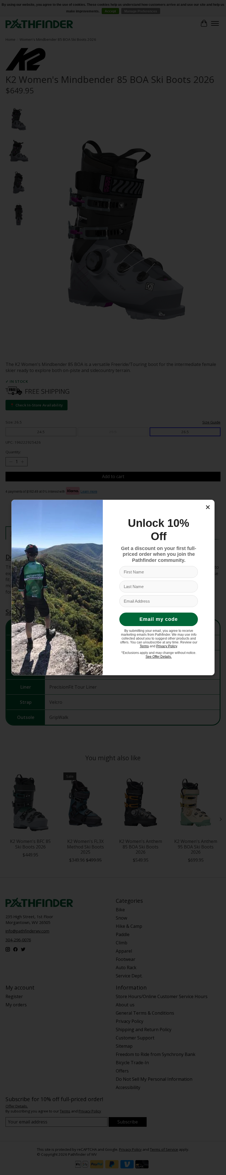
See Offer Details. (159, 657)
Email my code (158, 619)
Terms (144, 646)
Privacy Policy (166, 646)
